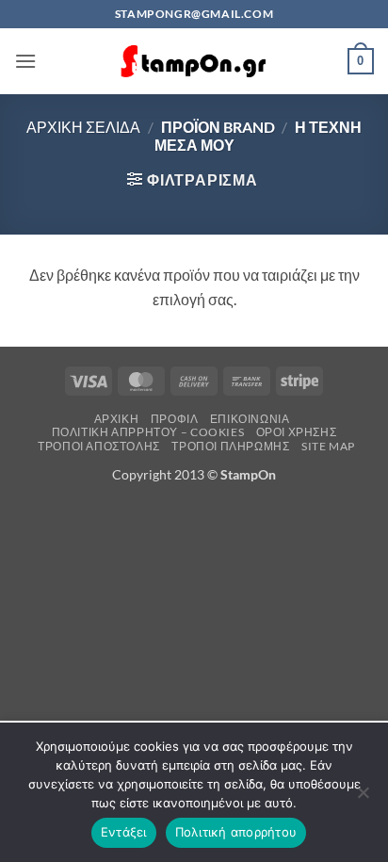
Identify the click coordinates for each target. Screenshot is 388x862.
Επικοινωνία (250, 419)
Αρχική (116, 419)
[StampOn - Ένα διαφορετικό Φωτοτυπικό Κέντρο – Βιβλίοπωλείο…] (194, 61)
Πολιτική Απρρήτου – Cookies (148, 432)
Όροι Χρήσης (296, 432)
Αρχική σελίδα (83, 127)
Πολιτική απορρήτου (236, 831)
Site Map (328, 446)
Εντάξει (124, 831)
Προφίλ (175, 419)
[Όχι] (362, 798)
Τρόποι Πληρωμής (230, 446)
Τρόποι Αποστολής (99, 446)
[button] (25, 61)
